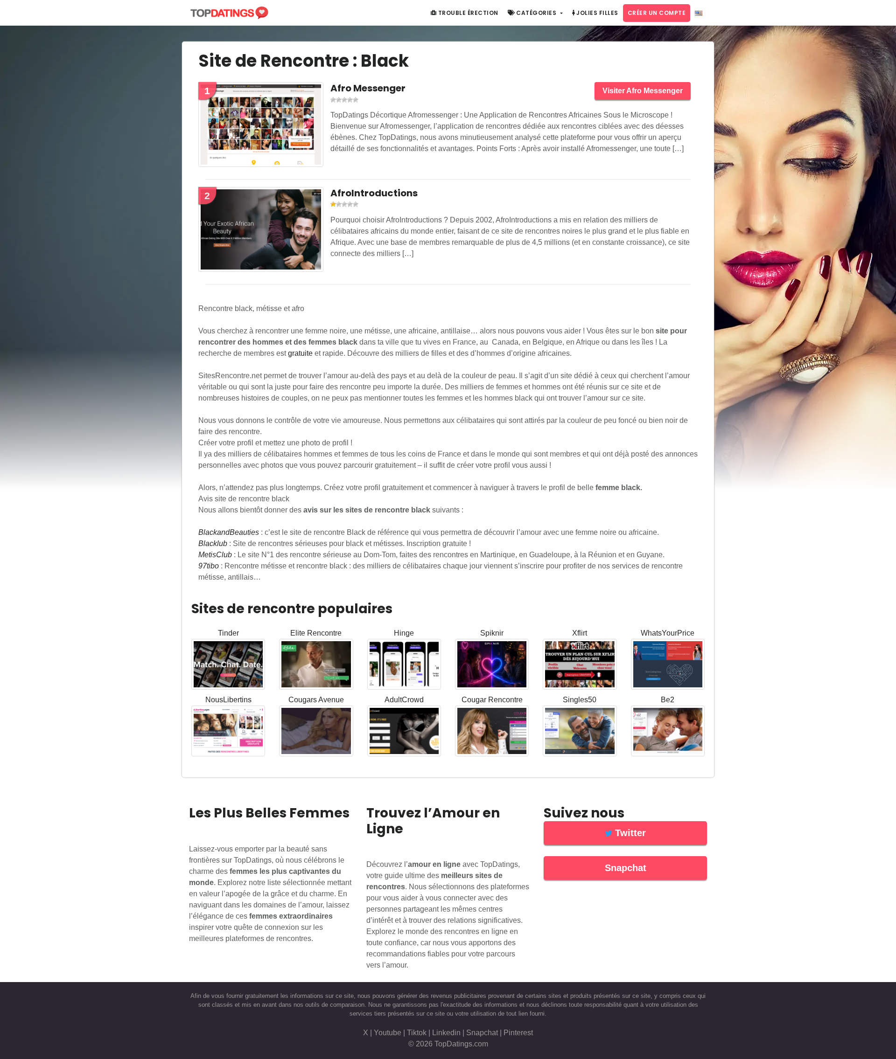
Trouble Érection (467, 13)
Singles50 (579, 700)
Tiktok (417, 1033)
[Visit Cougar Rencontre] (492, 733)
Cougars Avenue (316, 700)
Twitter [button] (629, 833)
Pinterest (518, 1033)
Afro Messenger (368, 88)
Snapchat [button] (625, 868)
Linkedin (446, 1033)
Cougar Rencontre (492, 700)
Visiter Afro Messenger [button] (642, 91)
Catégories (536, 13)
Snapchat (482, 1033)
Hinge (404, 633)
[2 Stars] (339, 100)
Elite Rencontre (316, 633)
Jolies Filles (596, 13)
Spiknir (492, 633)
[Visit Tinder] (228, 666)
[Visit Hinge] (404, 666)
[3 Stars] (344, 100)
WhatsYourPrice (667, 633)
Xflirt (579, 633)
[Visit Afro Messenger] (260, 126)
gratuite (300, 353)
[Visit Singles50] (579, 733)
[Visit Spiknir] (492, 666)
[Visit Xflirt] (579, 666)
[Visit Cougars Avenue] (316, 733)
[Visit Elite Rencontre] (316, 666)
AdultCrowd (404, 700)
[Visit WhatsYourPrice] (668, 666)
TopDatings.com (461, 1044)
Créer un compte (657, 13)
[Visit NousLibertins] (228, 733)
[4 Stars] (350, 100)
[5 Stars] (355, 100)
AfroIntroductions (374, 193)
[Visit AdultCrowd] (404, 733)
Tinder (228, 633)
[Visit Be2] (668, 733)
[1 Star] (333, 100)
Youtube (387, 1033)
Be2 (667, 700)
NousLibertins (228, 700)
